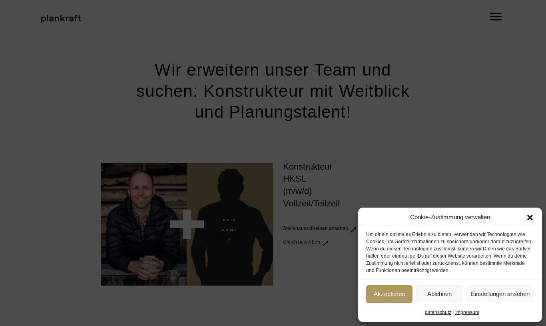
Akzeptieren (389, 293)
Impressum (467, 312)
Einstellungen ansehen (500, 293)
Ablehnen (439, 293)
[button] (530, 218)
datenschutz (438, 312)
